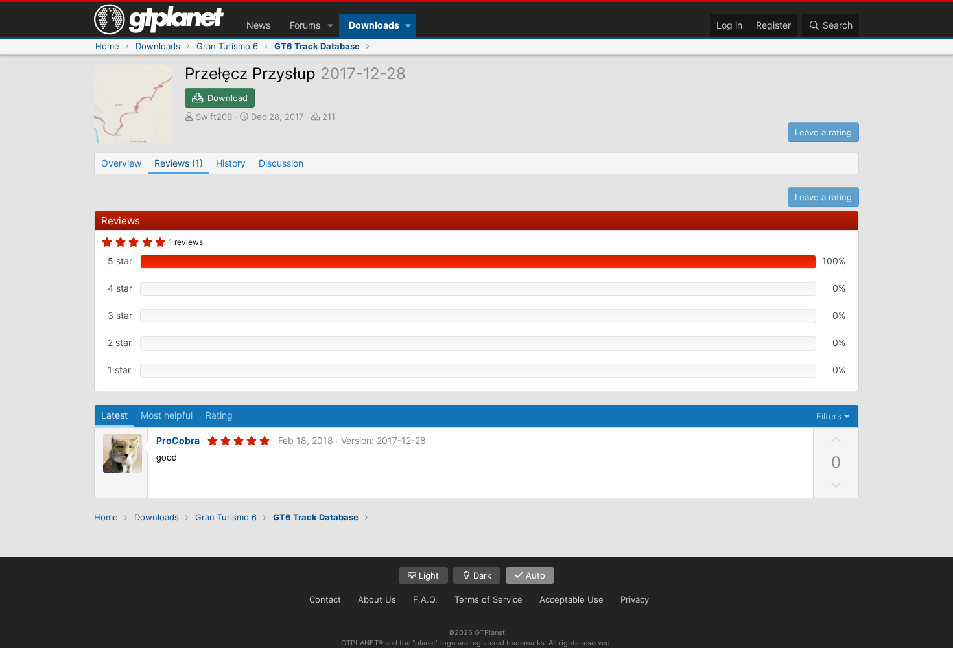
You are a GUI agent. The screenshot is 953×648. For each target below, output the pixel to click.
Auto (534, 575)
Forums (305, 24)
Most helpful (167, 415)
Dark (481, 575)
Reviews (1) (178, 162)
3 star (120, 315)
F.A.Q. (425, 599)
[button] (330, 25)
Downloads (374, 24)
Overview (121, 162)
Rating (219, 415)
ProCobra (178, 440)
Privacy (634, 599)
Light (427, 575)
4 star (120, 288)
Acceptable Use (571, 599)
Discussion (281, 162)
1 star (119, 369)
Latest (114, 415)
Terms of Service (488, 599)
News (258, 24)
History (231, 162)
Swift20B (214, 116)
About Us (377, 599)
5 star (120, 260)
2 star (120, 342)
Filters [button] (828, 416)
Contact (325, 599)
